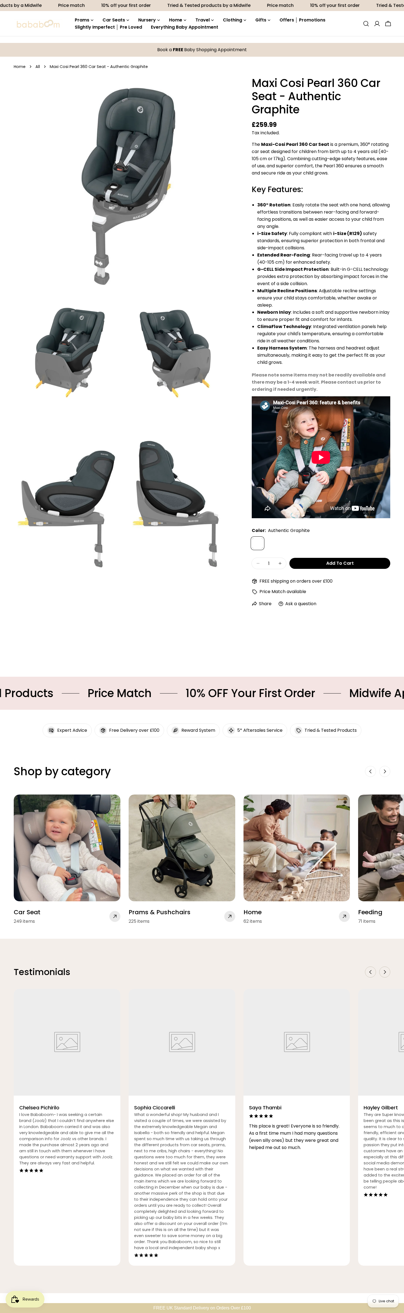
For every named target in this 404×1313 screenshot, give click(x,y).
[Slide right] (384, 771)
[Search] (366, 23)
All (37, 66)
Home (20, 66)
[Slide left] (370, 771)
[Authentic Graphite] (257, 543)
